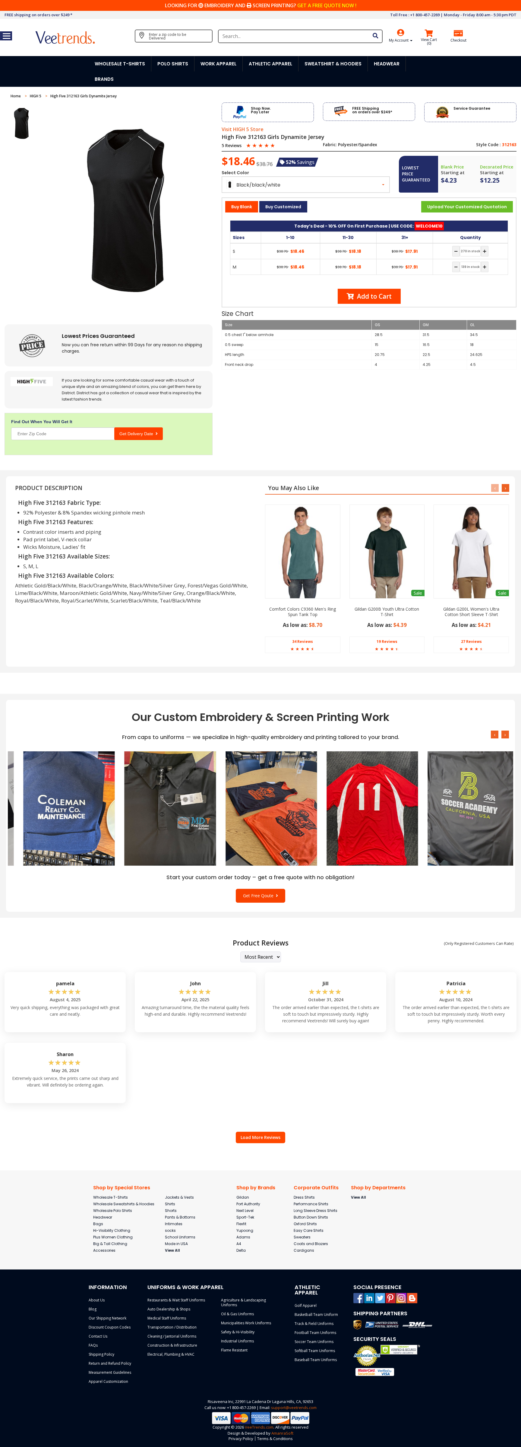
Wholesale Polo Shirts (112, 1210)
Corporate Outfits (316, 1187)
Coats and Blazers (311, 1243)
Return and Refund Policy (110, 1363)
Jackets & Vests (179, 1197)
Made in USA (176, 1243)
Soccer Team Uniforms (314, 1341)
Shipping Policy (101, 1354)
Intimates (173, 1223)
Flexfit (241, 1223)
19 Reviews (387, 641)
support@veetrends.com (294, 1407)
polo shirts (172, 64)
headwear (386, 64)
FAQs (93, 1345)
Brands (104, 79)
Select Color (235, 173)
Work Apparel (218, 64)
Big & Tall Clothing (110, 1243)
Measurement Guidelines (110, 1372)
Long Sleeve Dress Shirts (315, 1210)
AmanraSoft (282, 1433)
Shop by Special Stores (121, 1187)
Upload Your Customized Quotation (467, 207)
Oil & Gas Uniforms (237, 1313)
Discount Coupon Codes (110, 1327)
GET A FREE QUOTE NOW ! (326, 5)
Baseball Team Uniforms (316, 1359)
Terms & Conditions (275, 1438)
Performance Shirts (311, 1203)
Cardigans (304, 1250)
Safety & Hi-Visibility (237, 1332)
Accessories (104, 1250)
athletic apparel (270, 64)
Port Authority (248, 1203)
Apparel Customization (108, 1381)
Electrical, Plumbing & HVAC (170, 1354)
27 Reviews (471, 641)
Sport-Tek (245, 1217)
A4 (238, 1243)
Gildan (242, 1197)
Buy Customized (283, 207)
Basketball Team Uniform (316, 1314)
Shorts (171, 1210)
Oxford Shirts (305, 1223)
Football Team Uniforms (315, 1332)
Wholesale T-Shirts (110, 1197)
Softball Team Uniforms (315, 1350)
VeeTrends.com (259, 1427)
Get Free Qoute (259, 895)
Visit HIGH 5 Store (243, 129)
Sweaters (302, 1237)
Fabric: (330, 145)
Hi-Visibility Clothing (111, 1230)
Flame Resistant (234, 1350)
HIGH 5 (36, 96)
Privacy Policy (241, 1438)
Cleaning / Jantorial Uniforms (171, 1336)
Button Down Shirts (311, 1217)
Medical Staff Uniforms (166, 1318)
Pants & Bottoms (180, 1217)
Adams (243, 1237)
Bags (98, 1223)
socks (170, 1230)
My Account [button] (399, 40)
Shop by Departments (378, 1187)
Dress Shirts (304, 1197)
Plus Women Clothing (113, 1237)
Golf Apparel (306, 1305)
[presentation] (495, 488)
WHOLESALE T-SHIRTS (120, 64)
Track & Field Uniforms (314, 1323)
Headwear (102, 1217)
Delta (241, 1250)
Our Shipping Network (107, 1318)
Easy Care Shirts (309, 1230)
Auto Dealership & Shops (168, 1309)
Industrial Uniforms (237, 1341)
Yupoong (244, 1230)
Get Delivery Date (137, 433)
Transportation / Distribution (172, 1327)
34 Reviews (302, 641)
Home (16, 96)
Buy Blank (241, 207)
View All (172, 1250)
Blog (92, 1309)
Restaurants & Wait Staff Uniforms (176, 1300)
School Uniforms (180, 1237)
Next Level (245, 1210)
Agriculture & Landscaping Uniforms (243, 1302)
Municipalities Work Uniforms (246, 1323)
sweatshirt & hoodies (333, 64)
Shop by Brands (255, 1187)
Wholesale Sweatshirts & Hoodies (123, 1203)
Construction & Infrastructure (172, 1345)
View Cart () (429, 41)
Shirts (170, 1203)
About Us (97, 1300)
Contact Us (98, 1336)
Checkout (458, 40)
